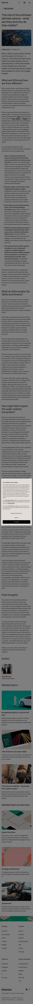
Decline (16, 517)
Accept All (16, 522)
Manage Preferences (16, 513)
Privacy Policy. (11, 503)
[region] (16, 502)
